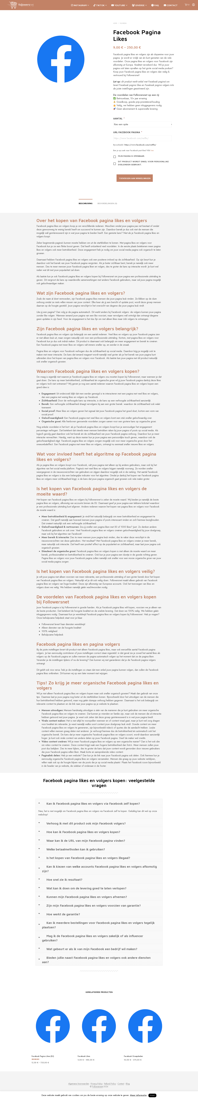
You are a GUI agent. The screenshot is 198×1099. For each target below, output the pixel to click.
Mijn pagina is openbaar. (131, 156)
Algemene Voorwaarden (78, 1084)
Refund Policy (110, 1084)
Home (115, 23)
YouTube (119, 5)
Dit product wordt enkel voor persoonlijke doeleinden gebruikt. (143, 163)
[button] (187, 4)
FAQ (156, 5)
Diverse (140, 5)
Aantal (119, 118)
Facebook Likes (84, 1056)
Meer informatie (138, 1095)
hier (152, 150)
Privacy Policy (96, 1084)
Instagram (80, 5)
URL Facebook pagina (127, 132)
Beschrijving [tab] (85, 203)
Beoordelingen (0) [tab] (107, 203)
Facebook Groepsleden (133, 1056)
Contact (172, 5)
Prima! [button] (152, 1095)
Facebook (123, 23)
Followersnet (97, 1087)
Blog (128, 1084)
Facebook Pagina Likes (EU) (43, 1056)
